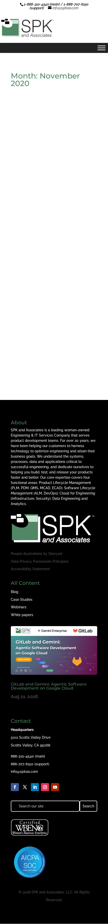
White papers (22, 615)
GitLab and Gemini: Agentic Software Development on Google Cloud (49, 686)
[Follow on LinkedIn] (35, 787)
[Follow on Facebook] (15, 787)
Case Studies (21, 600)
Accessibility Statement (30, 569)
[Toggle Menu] (101, 47)
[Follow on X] (25, 787)
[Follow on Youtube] (55, 787)
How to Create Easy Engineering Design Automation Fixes (49, 162)
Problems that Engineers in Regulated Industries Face (44, 257)
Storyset (55, 554)
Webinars (18, 607)
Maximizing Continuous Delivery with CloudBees (53, 351)
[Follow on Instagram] (45, 787)
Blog (14, 592)
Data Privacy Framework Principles (40, 561)
